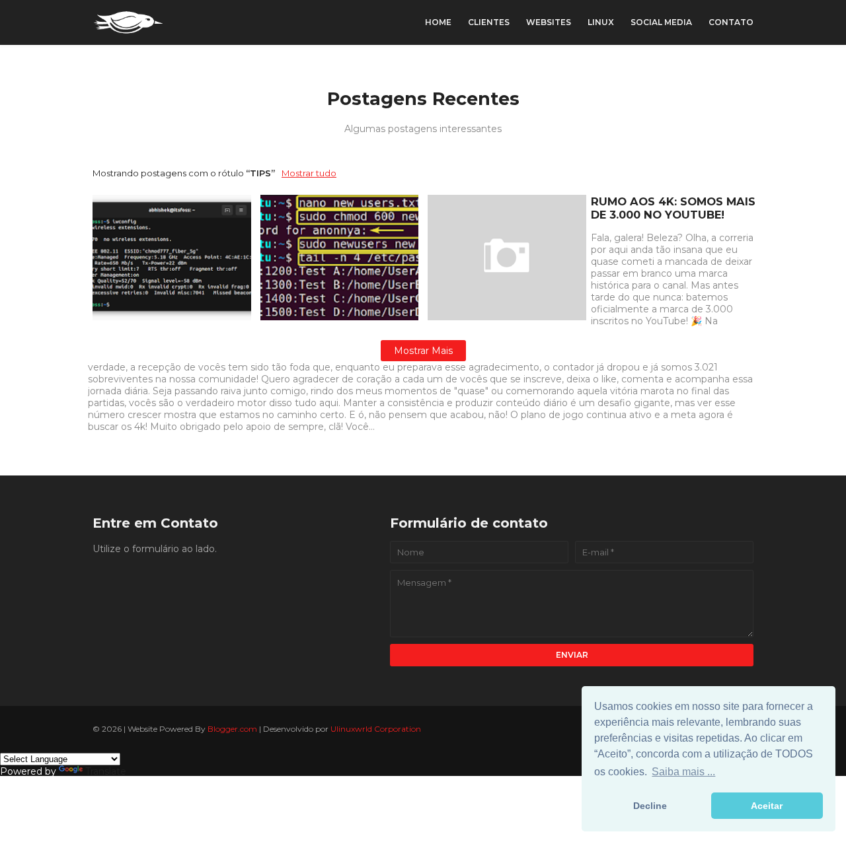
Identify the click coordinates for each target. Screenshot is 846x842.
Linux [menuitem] (601, 22)
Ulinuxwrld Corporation (375, 729)
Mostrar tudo (309, 173)
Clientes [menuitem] (489, 22)
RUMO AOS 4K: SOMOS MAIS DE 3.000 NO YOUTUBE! (673, 208)
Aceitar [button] (767, 805)
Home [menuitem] (438, 22)
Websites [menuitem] (548, 22)
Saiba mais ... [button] (683, 771)
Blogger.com (232, 729)
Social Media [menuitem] (661, 22)
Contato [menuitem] (731, 22)
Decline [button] (650, 805)
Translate (105, 771)
